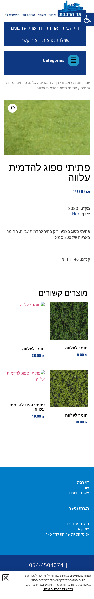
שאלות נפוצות (55, 40)
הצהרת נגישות (79, 508)
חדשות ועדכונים (26, 28)
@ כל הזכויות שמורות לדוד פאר (67, 534)
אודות (52, 28)
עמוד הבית (81, 82)
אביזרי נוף (62, 82)
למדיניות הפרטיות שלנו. (58, 589)
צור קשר (29, 40)
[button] (87, 19)
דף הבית (71, 28)
